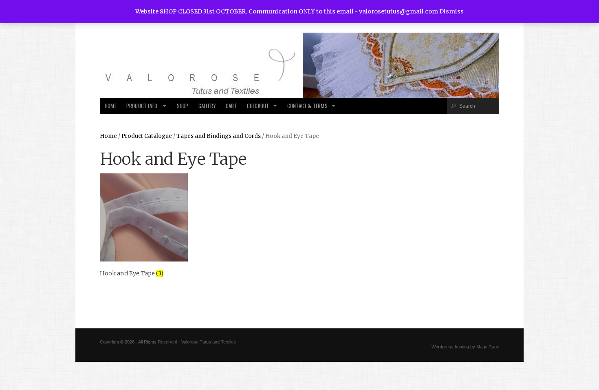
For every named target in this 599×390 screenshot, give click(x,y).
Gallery (207, 106)
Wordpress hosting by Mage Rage (465, 346)
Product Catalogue (146, 136)
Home (111, 106)
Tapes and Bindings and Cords (218, 136)
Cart (231, 106)
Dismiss (451, 11)
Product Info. (142, 106)
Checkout (258, 106)
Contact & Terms (307, 106)
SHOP (183, 106)
